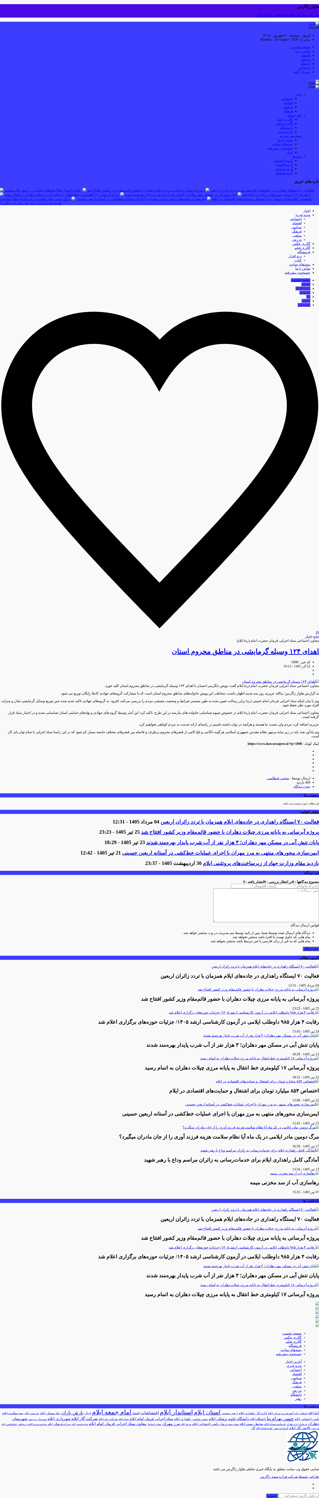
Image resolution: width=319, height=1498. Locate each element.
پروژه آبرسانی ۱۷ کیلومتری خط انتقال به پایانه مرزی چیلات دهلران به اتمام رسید (62, 194)
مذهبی (297, 235)
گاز (253, 1428)
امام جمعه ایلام (111, 1412)
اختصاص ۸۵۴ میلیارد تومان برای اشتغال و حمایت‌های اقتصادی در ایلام (261, 199)
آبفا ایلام (313, 1413)
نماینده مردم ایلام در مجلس (32, 1424)
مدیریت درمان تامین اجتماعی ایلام (215, 1424)
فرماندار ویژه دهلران (296, 1424)
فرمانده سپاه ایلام (274, 1424)
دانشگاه (296, 1394)
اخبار (298, 94)
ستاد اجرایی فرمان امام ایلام (151, 1419)
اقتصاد (305, 55)
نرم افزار (295, 256)
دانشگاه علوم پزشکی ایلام (229, 1419)
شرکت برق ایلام (108, 1419)
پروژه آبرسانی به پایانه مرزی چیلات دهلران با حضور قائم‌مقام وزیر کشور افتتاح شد (146, 190)
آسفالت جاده (300, 1413)
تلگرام (305, 284)
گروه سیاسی (283, 169)
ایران (87, 1413)
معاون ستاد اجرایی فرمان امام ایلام (117, 1424)
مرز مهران (171, 1423)
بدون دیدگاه (302, 786)
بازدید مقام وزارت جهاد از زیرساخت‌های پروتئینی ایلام (261, 863)
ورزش (297, 239)
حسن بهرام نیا (280, 1418)
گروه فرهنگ (284, 173)
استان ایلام (207, 1412)
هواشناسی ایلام (9, 1424)
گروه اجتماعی (283, 160)
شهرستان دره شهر (37, 1419)
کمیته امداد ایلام (264, 1428)
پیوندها (297, 156)
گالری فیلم (285, 119)
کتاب (298, 260)
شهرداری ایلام (59, 1419)
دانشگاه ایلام (258, 1419)
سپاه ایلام (123, 1419)
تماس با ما (302, 51)
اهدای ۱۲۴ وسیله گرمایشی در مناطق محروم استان (245, 651)
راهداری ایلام (182, 1419)
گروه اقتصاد (284, 165)
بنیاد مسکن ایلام (50, 1413)
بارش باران (72, 1412)
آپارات (306, 301)
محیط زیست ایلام (251, 1424)
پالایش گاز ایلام (300, 1428)
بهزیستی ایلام (32, 1413)
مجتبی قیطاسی (278, 778)
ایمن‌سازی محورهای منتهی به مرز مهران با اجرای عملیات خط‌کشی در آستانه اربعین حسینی (141, 199)
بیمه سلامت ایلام (13, 1413)
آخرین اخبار (293, 1361)
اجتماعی (304, 67)
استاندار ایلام (176, 1412)
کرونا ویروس (280, 1428)
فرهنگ (305, 63)
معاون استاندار (154, 1424)
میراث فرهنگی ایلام (59, 1424)
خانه (316, 636)
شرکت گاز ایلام (84, 1418)
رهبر (298, 1399)
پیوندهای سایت (282, 144)
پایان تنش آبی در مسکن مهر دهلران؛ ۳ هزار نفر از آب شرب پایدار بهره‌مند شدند (181, 194)
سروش (304, 292)
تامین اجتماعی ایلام (306, 1419)
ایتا (308, 297)
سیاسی (305, 59)
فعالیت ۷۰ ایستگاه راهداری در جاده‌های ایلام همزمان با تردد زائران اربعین (262, 190)
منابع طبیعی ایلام (79, 1424)
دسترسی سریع (291, 136)
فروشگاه (286, 127)
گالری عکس (284, 123)
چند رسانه (294, 115)
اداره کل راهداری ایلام (253, 1413)
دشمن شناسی (200, 1419)
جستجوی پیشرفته (280, 148)
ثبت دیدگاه (310, 948)
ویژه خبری (285, 132)
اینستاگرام (303, 288)
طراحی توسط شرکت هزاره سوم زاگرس (289, 1476)
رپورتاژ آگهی (301, 72)
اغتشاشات (150, 1413)
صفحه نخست (300, 47)
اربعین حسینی (229, 1413)
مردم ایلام (186, 1424)
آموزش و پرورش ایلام (280, 1413)
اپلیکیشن (304, 305)
